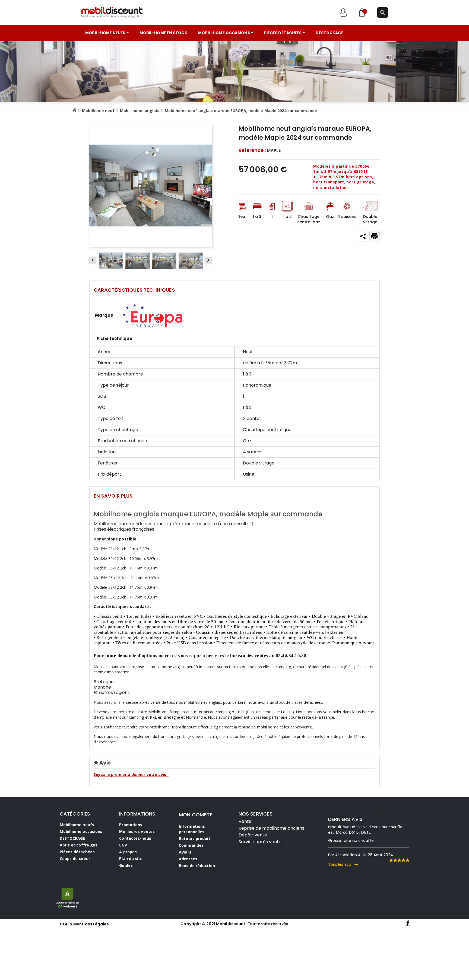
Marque (104, 315)
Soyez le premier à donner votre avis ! (131, 774)
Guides (126, 865)
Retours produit (194, 838)
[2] (395, 860)
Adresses (188, 858)
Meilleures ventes (137, 831)
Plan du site (130, 858)
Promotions (130, 824)
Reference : (252, 150)
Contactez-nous (135, 838)
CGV (123, 845)
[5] (407, 860)
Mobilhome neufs (77, 824)
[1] (391, 860)
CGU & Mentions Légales (84, 924)
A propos (128, 851)
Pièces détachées (77, 851)
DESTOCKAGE (72, 838)
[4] (403, 860)
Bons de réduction (197, 865)
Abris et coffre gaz (79, 845)
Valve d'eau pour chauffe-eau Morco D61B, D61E (366, 829)
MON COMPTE (195, 814)
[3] (399, 860)
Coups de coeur (75, 858)
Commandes (191, 845)
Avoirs (185, 852)
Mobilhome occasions (81, 831)
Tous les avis (341, 864)
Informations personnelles (192, 829)
